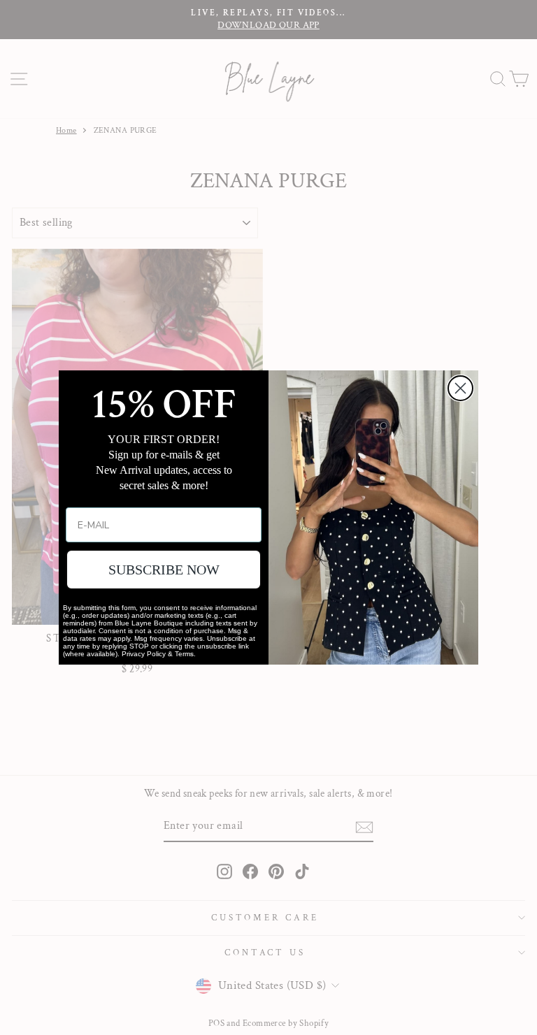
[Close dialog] (460, 388)
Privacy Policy (144, 654)
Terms (184, 654)
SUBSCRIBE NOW (164, 569)
